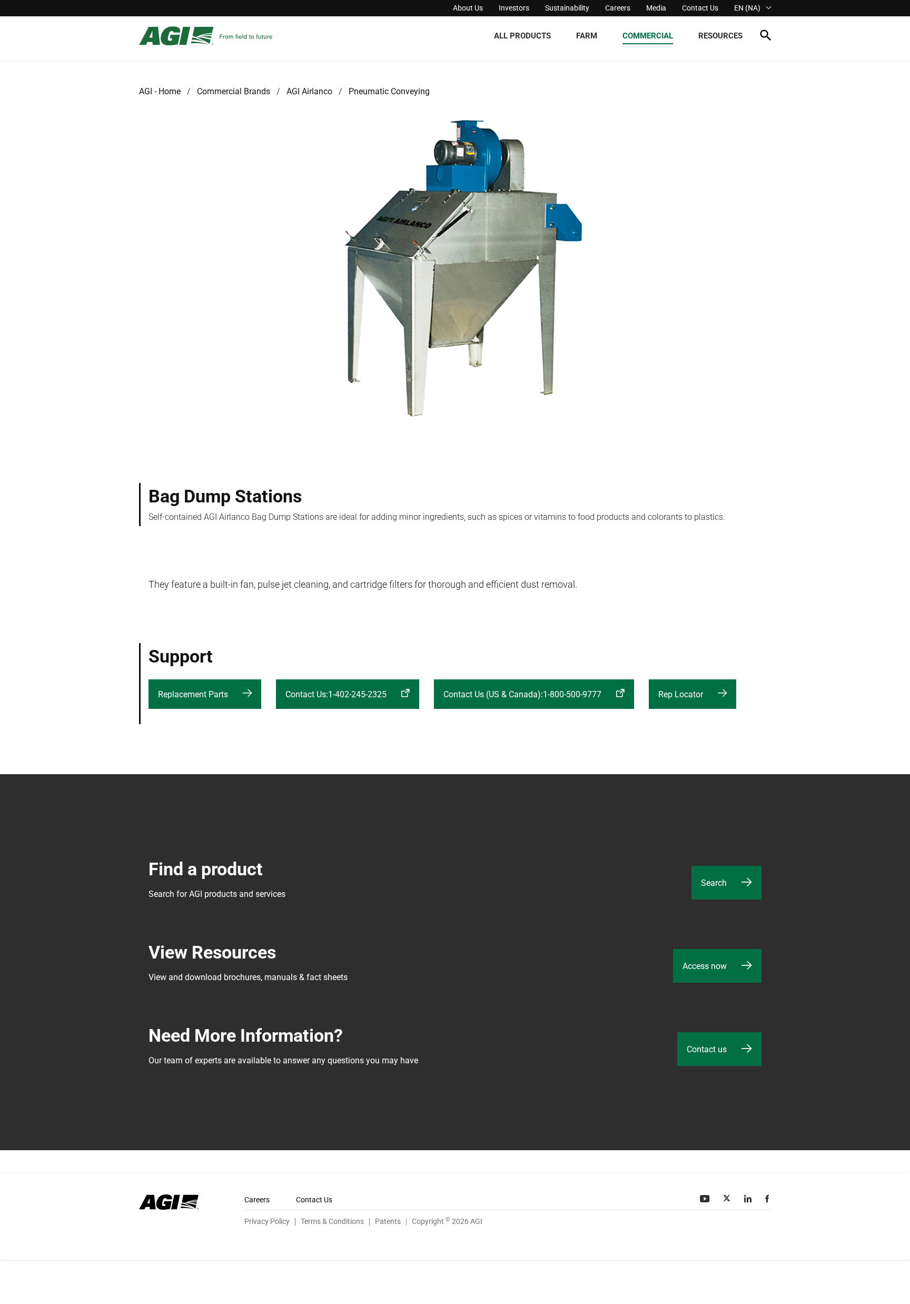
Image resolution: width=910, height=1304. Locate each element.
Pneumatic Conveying (389, 91)
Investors (514, 8)
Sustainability (567, 8)
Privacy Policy (267, 1221)
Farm (586, 36)
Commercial (647, 36)
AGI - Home (160, 91)
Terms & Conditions (332, 1221)
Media (656, 8)
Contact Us (700, 8)
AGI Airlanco (309, 91)
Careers (617, 8)
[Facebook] (768, 1198)
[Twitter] (728, 1198)
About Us (468, 8)
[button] (765, 37)
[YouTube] (705, 1198)
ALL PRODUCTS (522, 36)
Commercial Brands (233, 91)
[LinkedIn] (749, 1198)
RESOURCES (720, 36)
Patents (388, 1221)
